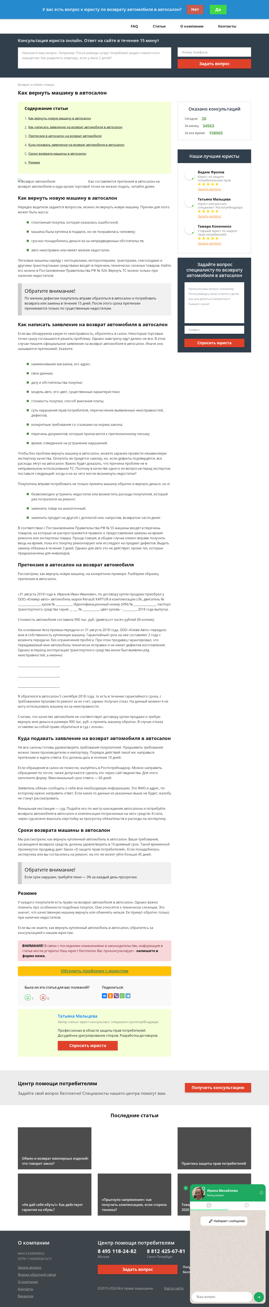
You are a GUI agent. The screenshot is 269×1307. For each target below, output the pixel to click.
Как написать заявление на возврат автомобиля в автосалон (75, 127)
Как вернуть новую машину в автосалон (59, 118)
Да (218, 9)
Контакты (227, 26)
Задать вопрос (214, 63)
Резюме (34, 162)
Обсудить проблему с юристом (94, 971)
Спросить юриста (87, 1045)
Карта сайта (173, 1288)
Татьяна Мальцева (78, 1016)
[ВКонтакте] (104, 995)
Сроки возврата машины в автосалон (57, 153)
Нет (195, 9)
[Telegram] (128, 995)
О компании (191, 26)
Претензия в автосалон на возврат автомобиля (65, 136)
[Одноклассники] (110, 995)
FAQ (134, 26)
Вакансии (25, 1296)
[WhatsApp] (122, 995)
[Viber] (116, 995)
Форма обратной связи (37, 1274)
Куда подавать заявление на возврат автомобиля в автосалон (76, 144)
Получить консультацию (218, 1087)
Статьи (159, 26)
